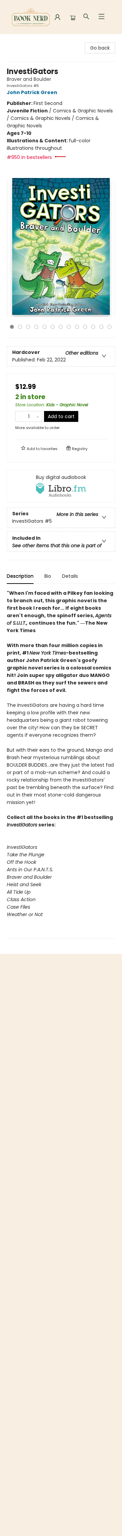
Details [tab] (70, 576)
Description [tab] (20, 576)
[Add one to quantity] (38, 416)
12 (101, 327)
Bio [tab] (47, 576)
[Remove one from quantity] (20, 416)
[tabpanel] (61, 764)
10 (85, 327)
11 (93, 327)
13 (109, 327)
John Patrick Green (32, 92)
